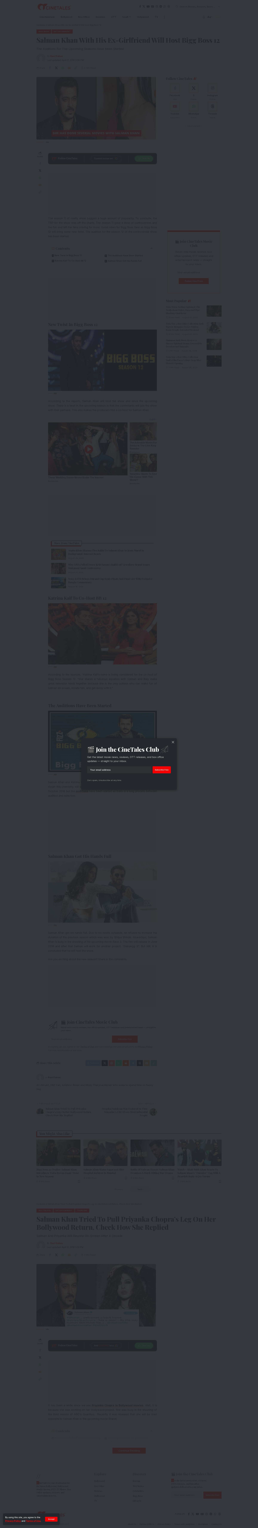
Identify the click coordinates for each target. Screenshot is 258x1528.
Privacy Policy (13, 1521)
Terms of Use (33, 1521)
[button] (51, 1519)
